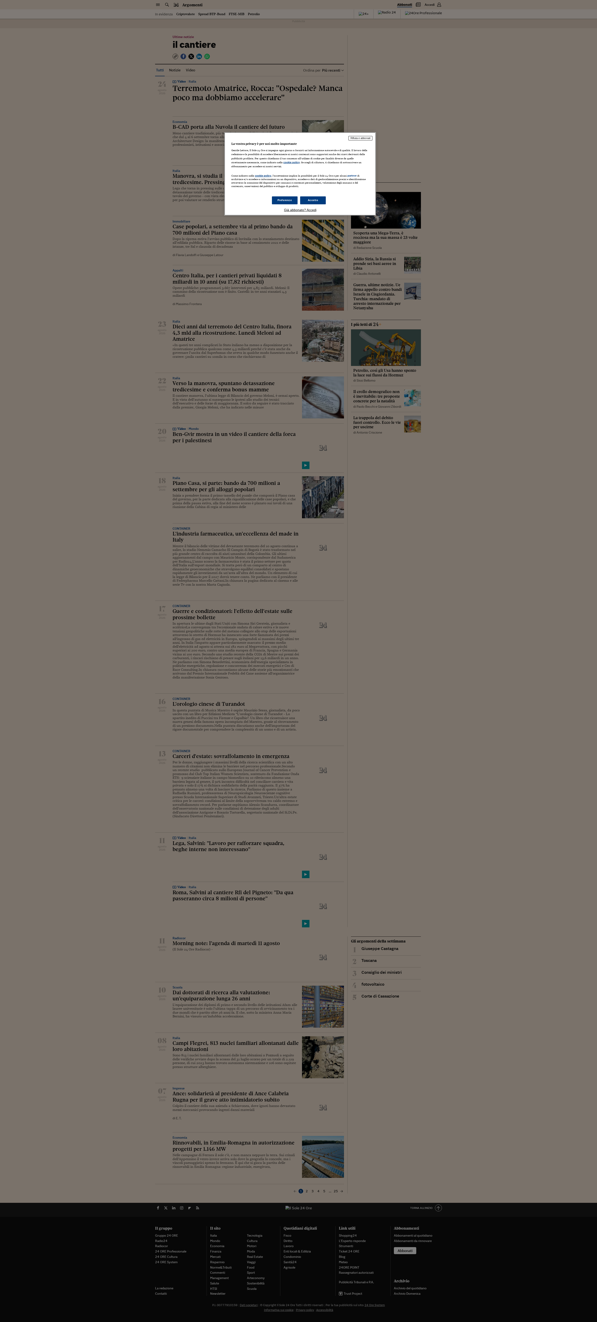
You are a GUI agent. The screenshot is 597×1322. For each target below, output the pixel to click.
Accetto (313, 200)
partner (352, 175)
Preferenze (285, 200)
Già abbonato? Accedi (300, 210)
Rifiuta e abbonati (360, 138)
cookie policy (291, 162)
